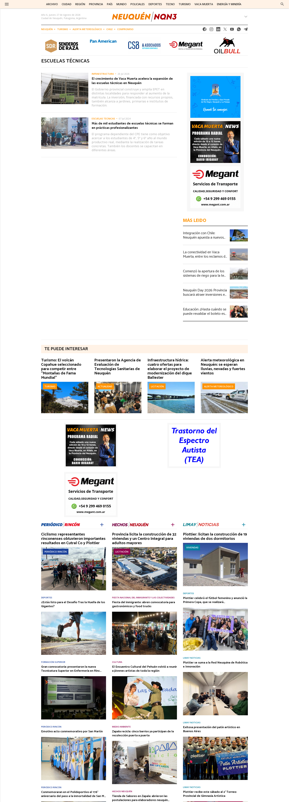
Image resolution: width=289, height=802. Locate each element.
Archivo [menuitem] (52, 4)
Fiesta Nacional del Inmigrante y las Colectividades (143, 597)
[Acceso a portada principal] (28, 4)
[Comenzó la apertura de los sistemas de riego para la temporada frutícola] (239, 268)
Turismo (62, 29)
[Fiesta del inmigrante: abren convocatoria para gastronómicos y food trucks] (144, 612)
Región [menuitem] (80, 4)
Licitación (157, 386)
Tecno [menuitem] (170, 4)
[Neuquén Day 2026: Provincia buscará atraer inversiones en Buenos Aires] (239, 287)
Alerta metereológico (87, 29)
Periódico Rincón (55, 551)
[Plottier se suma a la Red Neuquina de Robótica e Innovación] (215, 673)
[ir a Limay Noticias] (201, 524)
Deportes (46, 597)
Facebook (204, 30)
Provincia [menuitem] (96, 4)
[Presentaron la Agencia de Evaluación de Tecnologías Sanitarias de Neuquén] (117, 382)
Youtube (232, 30)
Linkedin (218, 30)
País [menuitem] (110, 4)
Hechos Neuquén (122, 791)
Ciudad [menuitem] (66, 4)
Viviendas (192, 547)
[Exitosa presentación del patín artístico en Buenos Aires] (215, 737)
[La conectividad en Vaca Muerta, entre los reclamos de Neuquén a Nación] (239, 249)
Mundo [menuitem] (121, 4)
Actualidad (105, 386)
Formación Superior (53, 662)
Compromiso (125, 29)
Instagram (211, 30)
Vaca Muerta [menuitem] (204, 4)
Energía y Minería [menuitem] (229, 4)
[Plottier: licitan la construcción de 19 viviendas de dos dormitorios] (215, 543)
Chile (109, 29)
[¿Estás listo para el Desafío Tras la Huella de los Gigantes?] (73, 612)
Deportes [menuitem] (155, 4)
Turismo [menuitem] (185, 4)
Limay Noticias (192, 658)
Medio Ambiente (121, 727)
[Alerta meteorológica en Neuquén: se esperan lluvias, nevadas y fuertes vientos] (224, 382)
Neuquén (47, 29)
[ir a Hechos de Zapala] (130, 524)
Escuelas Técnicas (103, 118)
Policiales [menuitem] (137, 4)
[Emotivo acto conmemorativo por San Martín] (73, 737)
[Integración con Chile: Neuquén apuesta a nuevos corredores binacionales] (239, 230)
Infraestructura (103, 74)
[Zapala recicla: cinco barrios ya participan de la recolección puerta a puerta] (144, 741)
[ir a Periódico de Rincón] (60, 524)
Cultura (117, 662)
